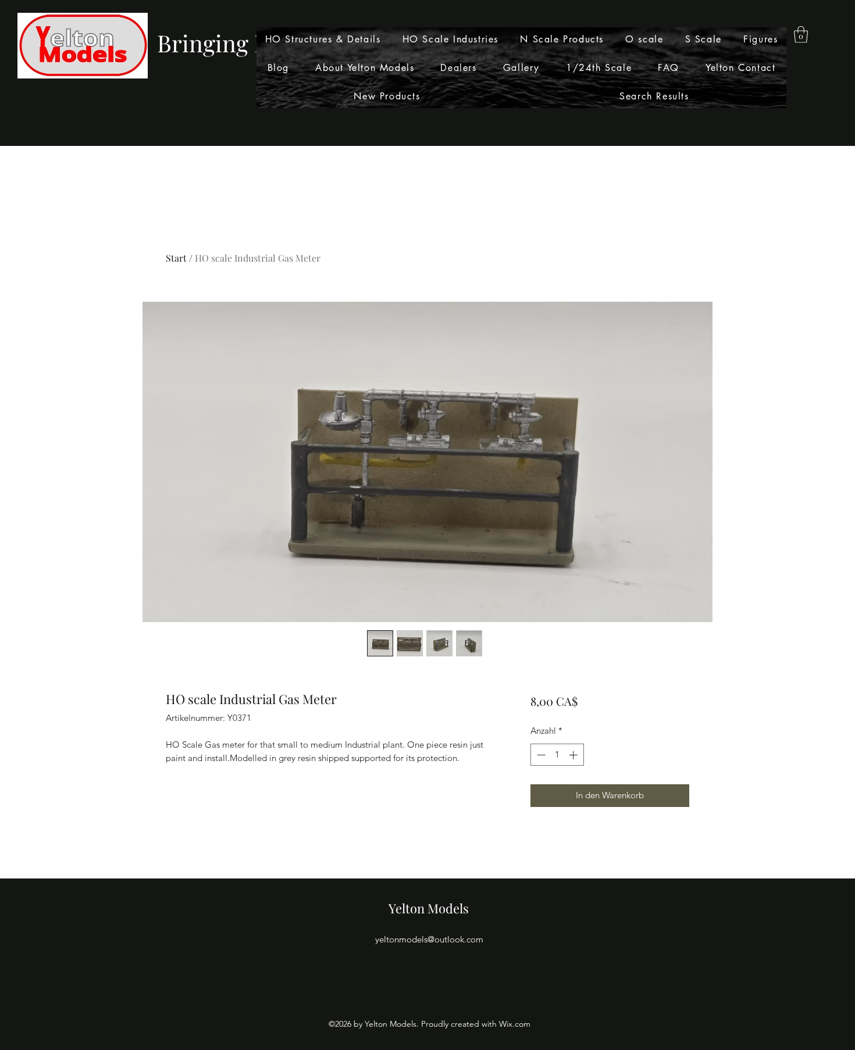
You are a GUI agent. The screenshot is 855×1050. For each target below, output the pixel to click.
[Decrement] (540, 755)
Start (176, 258)
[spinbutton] (557, 755)
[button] (801, 34)
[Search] (700, 73)
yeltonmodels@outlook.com (429, 939)
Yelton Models (429, 908)
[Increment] (574, 755)
